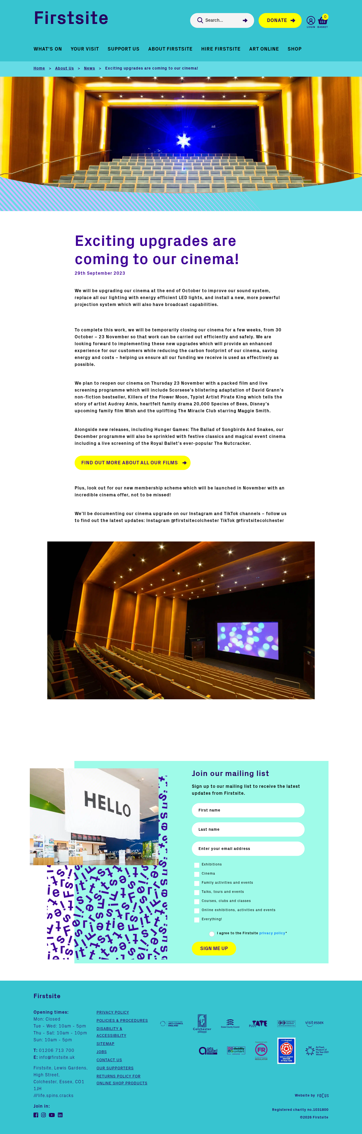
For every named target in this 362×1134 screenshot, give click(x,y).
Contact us (109, 1060)
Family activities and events (227, 882)
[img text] (181, 620)
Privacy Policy (113, 1012)
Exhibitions (212, 864)
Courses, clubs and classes (226, 901)
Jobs (102, 1052)
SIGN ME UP (214, 948)
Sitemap (106, 1044)
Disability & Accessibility (111, 1032)
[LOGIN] (311, 20)
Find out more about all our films (129, 462)
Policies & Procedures (122, 1021)
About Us (64, 68)
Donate (277, 20)
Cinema (208, 873)
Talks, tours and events (223, 892)
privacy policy (272, 933)
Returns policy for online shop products (122, 1079)
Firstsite (71, 19)
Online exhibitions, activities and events (239, 910)
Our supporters (115, 1068)
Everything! (212, 919)
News (89, 68)
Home (39, 68)
